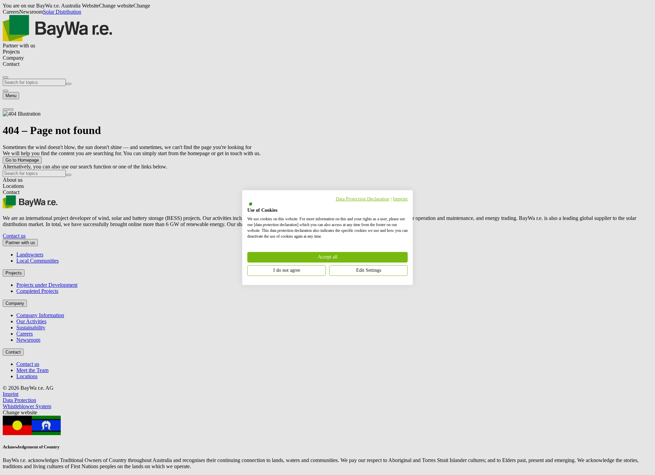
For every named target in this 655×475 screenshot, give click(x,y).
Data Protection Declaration (362, 198)
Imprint (400, 198)
